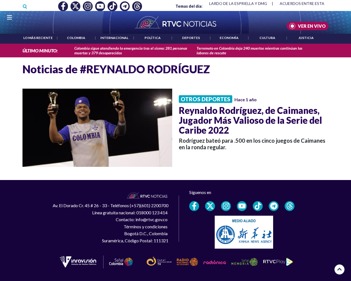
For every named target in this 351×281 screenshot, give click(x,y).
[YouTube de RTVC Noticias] (242, 206)
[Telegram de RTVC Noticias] (274, 206)
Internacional (114, 38)
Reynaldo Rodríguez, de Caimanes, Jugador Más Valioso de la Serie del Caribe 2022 (250, 120)
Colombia (76, 38)
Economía (229, 38)
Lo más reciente (38, 38)
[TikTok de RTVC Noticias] (258, 206)
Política (153, 38)
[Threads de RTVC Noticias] (290, 206)
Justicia (306, 38)
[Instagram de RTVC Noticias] (226, 206)
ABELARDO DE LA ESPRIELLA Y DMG (234, 3)
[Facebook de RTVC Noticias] (194, 206)
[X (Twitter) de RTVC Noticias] (210, 206)
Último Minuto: (40, 51)
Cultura (267, 38)
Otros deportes (205, 99)
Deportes (191, 38)
